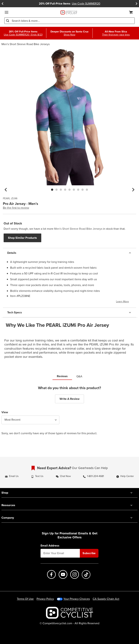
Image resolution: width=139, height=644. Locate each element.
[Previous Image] (5, 189)
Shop (4, 493)
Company (7, 518)
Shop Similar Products (22, 238)
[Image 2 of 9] (56, 189)
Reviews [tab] (62, 376)
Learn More (122, 301)
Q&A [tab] (79, 376)
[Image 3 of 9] (61, 189)
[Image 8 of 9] (82, 189)
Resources (8, 505)
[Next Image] (133, 189)
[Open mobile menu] (6, 12)
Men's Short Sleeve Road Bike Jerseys (25, 44)
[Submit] (7, 20)
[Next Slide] (136, 3)
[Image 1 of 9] (52, 189)
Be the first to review (16, 208)
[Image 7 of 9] (78, 189)
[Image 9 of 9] (87, 189)
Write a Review (69, 399)
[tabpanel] (69, 413)
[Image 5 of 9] (69, 189)
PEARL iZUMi (10, 198)
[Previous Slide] (2, 3)
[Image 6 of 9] (74, 189)
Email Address (50, 545)
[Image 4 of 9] (65, 189)
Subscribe (89, 553)
